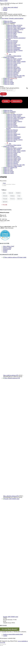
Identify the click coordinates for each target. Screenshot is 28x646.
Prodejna (5, 250)
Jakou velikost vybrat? (8, 246)
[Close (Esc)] (0, 644)
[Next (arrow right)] (2, 645)
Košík (6, 101)
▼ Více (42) (4, 204)
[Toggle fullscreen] (3, 644)
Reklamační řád (7, 249)
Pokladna (16, 101)
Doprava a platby (7, 247)
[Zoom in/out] (5, 644)
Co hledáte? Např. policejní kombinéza (9, 88)
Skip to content (3, 0)
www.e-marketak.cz (23, 641)
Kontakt (5, 251)
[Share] (2, 644)
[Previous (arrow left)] (0, 645)
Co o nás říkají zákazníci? (10, 629)
